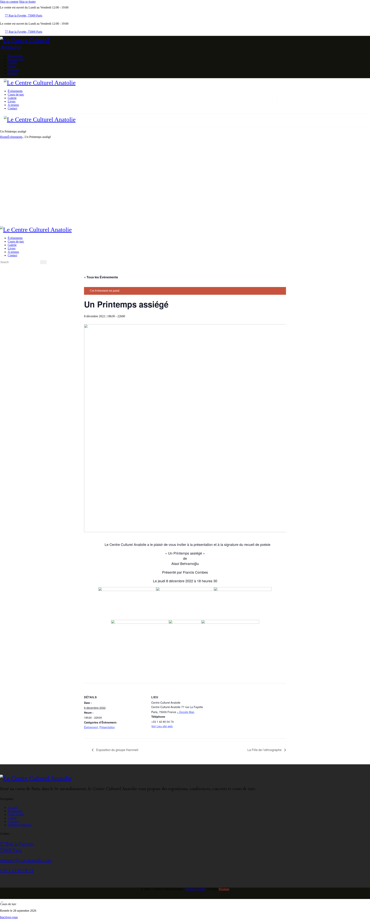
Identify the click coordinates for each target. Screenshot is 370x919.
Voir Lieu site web (162, 726)
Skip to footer (27, 1)
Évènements (15, 136)
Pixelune (224, 889)
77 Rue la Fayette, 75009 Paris (17, 847)
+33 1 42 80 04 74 (17, 870)
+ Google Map (185, 712)
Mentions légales (195, 889)
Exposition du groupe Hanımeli (116, 750)
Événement (91, 727)
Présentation (107, 727)
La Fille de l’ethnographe (264, 750)
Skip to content (9, 1)
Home (4, 136)
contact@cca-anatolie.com (26, 860)
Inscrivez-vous (9, 917)
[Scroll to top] (2, 900)
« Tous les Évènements (101, 277)
